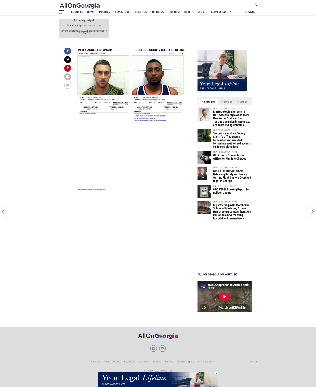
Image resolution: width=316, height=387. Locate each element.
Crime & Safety (221, 12)
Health (189, 12)
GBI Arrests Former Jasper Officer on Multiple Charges (229, 157)
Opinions (158, 12)
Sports (202, 12)
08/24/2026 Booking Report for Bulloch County (231, 191)
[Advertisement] (225, 246)
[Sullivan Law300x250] (222, 90)
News (90, 12)
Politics (104, 12)
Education (140, 12)
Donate (250, 12)
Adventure (122, 12)
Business (174, 12)
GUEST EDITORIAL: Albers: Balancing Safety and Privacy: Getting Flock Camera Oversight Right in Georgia (232, 176)
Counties (77, 12)
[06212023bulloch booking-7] (132, 190)
